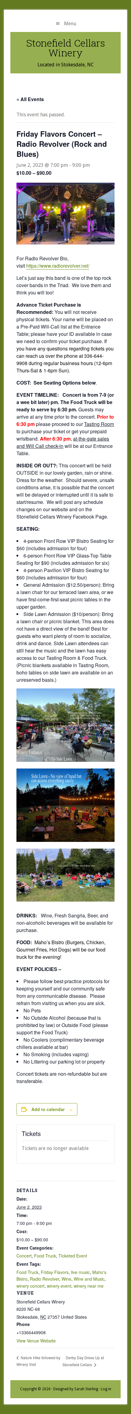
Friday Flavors (55, 1272)
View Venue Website (36, 1341)
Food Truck (45, 1256)
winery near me (89, 1286)
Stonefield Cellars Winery (65, 47)
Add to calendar (48, 1109)
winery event (59, 1286)
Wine (66, 1279)
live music (80, 1272)
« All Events (30, 99)
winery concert (30, 1286)
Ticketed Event (72, 1256)
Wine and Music (89, 1279)
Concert (24, 1256)
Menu (70, 23)
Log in (106, 1389)
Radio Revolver (44, 1279)
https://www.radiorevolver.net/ (57, 265)
